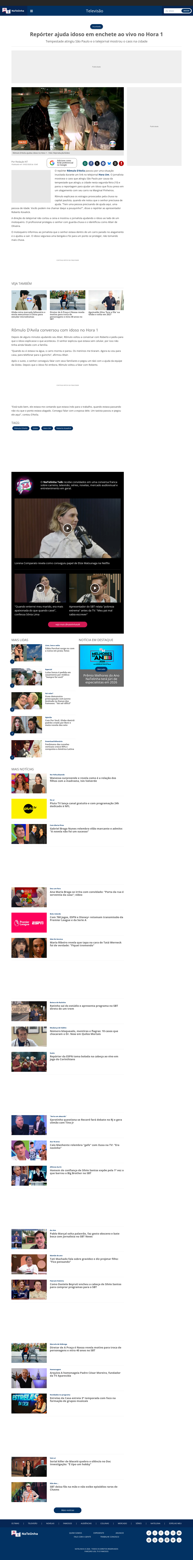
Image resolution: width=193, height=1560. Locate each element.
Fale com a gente (82, 1536)
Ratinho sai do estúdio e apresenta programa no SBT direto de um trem (84, 1007)
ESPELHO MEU (175, 1523)
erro (121, 163)
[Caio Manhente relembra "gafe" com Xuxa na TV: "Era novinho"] (29, 1150)
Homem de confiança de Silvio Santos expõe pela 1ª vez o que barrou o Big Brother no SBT (87, 1171)
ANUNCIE (120, 1533)
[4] (26, 724)
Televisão (94, 11)
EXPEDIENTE (98, 1533)
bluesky (109, 165)
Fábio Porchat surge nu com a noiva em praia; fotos (59, 649)
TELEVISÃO (32, 1523)
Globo (35, 428)
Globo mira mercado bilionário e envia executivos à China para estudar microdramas (28, 314)
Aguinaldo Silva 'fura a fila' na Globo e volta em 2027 (104, 313)
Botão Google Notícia (154, 1542)
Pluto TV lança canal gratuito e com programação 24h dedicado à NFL (84, 804)
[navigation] (31, 10)
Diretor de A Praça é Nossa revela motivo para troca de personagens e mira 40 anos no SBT (67, 316)
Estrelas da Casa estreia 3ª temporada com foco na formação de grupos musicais (83, 1399)
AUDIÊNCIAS (86, 1523)
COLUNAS (104, 1523)
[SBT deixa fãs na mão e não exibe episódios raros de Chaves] (29, 1492)
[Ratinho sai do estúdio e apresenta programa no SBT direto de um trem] (29, 1011)
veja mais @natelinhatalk (67, 624)
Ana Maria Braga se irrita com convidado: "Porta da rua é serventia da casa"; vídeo (87, 893)
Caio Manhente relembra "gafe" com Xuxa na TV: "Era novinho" (84, 1146)
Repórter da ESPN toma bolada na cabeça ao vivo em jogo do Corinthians (84, 1058)
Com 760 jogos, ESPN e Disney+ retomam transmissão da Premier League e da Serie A (86, 918)
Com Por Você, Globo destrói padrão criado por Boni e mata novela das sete (60, 722)
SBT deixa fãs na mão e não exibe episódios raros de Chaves (84, 1488)
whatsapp (85, 165)
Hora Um (104, 174)
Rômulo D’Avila (76, 170)
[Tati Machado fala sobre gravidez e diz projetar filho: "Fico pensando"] (29, 1264)
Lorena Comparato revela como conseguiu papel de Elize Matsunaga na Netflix (62, 563)
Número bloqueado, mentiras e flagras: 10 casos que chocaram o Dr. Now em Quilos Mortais (84, 1032)
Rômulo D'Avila (20, 428)
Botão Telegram (148, 1542)
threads (115, 165)
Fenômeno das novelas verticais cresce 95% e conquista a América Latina (59, 746)
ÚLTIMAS (15, 1523)
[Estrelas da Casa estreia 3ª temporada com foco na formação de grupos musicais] (29, 1403)
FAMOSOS (67, 1523)
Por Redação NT (19, 161)
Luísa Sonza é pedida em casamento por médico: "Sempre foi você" (58, 674)
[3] (26, 700)
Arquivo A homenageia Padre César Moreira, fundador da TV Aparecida (85, 1374)
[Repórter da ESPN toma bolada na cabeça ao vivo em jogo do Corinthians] (29, 1061)
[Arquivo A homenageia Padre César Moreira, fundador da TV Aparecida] (29, 1378)
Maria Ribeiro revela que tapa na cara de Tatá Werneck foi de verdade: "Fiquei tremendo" (85, 944)
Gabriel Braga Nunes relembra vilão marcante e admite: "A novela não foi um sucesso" (86, 830)
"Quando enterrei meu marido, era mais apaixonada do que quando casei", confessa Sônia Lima (39, 610)
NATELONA (155, 1523)
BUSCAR (186, 11)
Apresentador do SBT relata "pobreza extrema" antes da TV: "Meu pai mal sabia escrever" (91, 610)
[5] (26, 748)
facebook (91, 165)
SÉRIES (139, 1523)
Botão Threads (179, 1542)
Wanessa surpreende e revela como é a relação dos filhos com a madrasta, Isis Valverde (83, 779)
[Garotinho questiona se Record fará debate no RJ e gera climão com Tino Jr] (29, 1125)
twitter (97, 165)
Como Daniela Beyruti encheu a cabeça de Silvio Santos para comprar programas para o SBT (85, 1285)
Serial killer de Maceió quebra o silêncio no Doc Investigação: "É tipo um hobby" (80, 1463)
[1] (26, 652)
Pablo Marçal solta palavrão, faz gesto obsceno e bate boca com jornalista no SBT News (84, 1235)
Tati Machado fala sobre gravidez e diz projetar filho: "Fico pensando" (84, 1260)
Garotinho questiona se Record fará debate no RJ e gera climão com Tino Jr (86, 1121)
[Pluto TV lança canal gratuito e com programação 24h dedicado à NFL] (29, 808)
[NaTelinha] (13, 11)
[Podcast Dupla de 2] (167, 1540)
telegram (103, 165)
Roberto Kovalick (63, 428)
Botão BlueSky (173, 1542)
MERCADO (122, 1523)
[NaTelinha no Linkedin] (160, 1540)
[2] (26, 676)
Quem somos (75, 1533)
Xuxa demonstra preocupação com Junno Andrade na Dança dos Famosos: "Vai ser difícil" (58, 700)
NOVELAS (50, 1523)
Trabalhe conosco (109, 1536)
